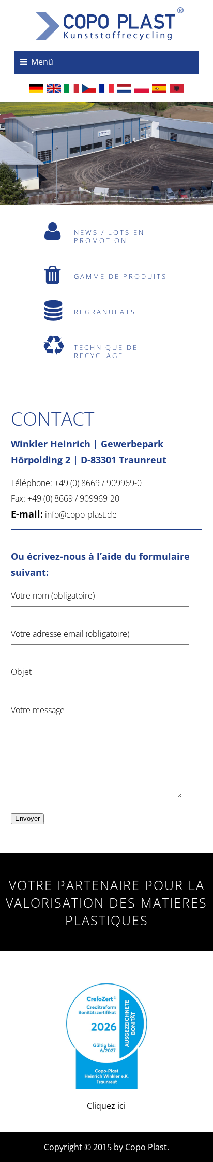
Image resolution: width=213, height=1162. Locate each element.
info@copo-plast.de (81, 514)
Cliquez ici (106, 1105)
